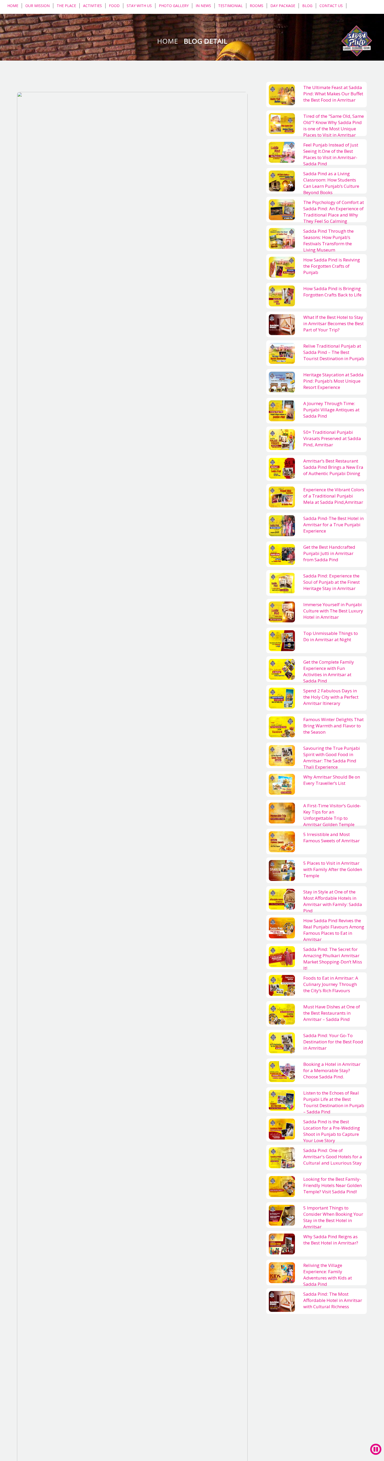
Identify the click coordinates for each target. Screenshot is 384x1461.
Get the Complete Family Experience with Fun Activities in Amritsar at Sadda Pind (328, 671)
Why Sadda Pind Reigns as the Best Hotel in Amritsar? (330, 1240)
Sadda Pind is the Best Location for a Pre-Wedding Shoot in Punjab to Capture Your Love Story (331, 1131)
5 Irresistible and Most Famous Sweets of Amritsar (331, 837)
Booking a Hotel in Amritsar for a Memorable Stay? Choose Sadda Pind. (331, 1070)
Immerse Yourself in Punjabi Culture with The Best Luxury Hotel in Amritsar (333, 610)
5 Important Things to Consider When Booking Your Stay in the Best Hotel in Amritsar (333, 1217)
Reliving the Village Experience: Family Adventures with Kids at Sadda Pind (327, 1274)
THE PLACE (66, 5)
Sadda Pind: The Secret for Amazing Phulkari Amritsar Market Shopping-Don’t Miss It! (332, 958)
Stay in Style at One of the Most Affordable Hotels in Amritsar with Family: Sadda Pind (332, 901)
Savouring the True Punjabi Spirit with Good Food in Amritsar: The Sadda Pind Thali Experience (331, 757)
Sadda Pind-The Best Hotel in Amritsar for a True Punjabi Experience (333, 524)
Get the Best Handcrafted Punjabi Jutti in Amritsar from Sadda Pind (329, 553)
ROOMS (256, 5)
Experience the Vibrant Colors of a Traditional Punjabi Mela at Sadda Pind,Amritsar (333, 496)
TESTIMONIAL (230, 5)
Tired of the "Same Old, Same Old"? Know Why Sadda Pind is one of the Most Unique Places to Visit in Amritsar (333, 125)
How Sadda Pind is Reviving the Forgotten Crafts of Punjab (331, 266)
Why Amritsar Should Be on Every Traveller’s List (331, 780)
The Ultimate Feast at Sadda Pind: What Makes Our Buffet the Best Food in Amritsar (333, 93)
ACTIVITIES (92, 5)
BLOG (307, 5)
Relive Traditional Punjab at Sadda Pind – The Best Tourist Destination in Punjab (333, 352)
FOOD (114, 5)
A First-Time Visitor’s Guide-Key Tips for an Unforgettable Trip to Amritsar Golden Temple (332, 815)
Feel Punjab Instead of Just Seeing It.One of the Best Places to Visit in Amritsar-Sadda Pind (330, 154)
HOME (12, 5)
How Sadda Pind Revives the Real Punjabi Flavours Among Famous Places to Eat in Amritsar (333, 930)
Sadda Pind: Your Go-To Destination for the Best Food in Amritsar (333, 1041)
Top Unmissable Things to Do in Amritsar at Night (330, 636)
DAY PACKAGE (282, 5)
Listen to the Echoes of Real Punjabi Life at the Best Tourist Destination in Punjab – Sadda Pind (333, 1102)
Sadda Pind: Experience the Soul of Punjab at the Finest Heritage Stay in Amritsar (331, 582)
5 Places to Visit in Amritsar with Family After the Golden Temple (332, 869)
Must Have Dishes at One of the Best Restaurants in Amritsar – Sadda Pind (331, 1013)
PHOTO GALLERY (174, 5)
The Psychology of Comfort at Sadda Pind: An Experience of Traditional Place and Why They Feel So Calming (333, 211)
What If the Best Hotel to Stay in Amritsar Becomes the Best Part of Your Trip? (333, 323)
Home (168, 41)
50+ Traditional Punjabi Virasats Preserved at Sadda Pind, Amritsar (332, 438)
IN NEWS (203, 5)
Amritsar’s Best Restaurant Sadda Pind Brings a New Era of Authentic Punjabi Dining (333, 467)
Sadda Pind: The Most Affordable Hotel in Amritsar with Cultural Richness (332, 1300)
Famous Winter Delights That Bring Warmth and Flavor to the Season (333, 725)
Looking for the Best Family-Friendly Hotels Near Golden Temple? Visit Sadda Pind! (332, 1185)
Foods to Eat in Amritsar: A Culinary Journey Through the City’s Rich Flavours (330, 984)
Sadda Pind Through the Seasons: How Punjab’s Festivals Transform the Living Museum (328, 240)
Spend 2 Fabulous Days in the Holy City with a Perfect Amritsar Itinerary (330, 697)
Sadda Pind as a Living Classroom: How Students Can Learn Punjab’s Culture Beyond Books (331, 183)
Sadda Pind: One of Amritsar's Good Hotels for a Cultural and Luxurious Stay (332, 1156)
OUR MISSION (37, 5)
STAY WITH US (139, 5)
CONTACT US (331, 5)
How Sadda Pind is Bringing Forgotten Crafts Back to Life (332, 291)
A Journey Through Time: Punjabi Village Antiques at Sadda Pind (331, 409)
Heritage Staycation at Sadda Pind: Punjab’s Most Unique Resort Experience (333, 381)
